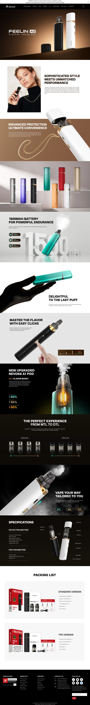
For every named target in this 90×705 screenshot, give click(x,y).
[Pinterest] (81, 679)
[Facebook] (73, 679)
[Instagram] (77, 679)
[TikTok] (73, 683)
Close (88, 1)
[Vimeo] (81, 683)
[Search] (83, 6)
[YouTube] (77, 683)
